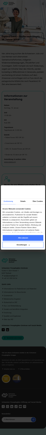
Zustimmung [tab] (8, 201)
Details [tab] (23, 201)
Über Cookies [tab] (38, 201)
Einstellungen (22, 245)
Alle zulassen (23, 238)
